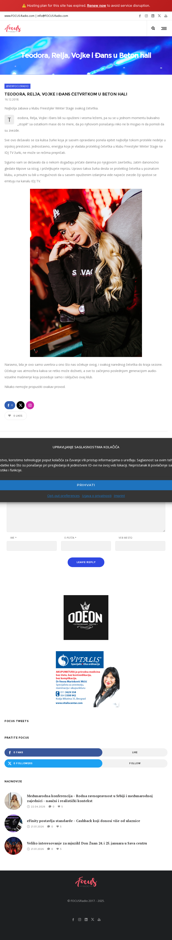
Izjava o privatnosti (97, 495)
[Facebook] (140, 15)
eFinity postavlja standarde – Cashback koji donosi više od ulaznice (83, 820)
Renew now (96, 5)
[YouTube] (166, 15)
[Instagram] (146, 15)
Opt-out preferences (63, 495)
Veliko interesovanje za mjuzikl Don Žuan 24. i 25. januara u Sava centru (87, 843)
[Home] (86, 881)
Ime (13, 538)
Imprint (119, 495)
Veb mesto (125, 538)
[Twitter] (159, 15)
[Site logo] (12, 28)
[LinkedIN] (153, 15)
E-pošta (70, 538)
